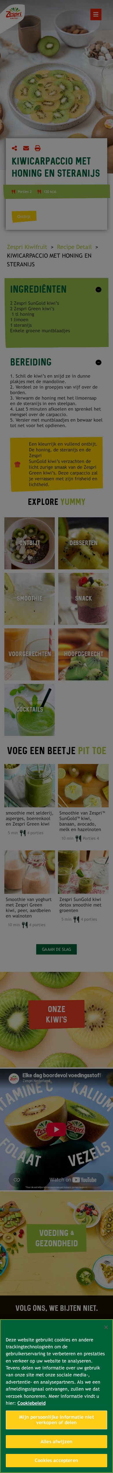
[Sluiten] (106, 1327)
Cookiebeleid (31, 1403)
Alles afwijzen (56, 1441)
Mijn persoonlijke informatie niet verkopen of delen (56, 1420)
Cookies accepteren (56, 1460)
